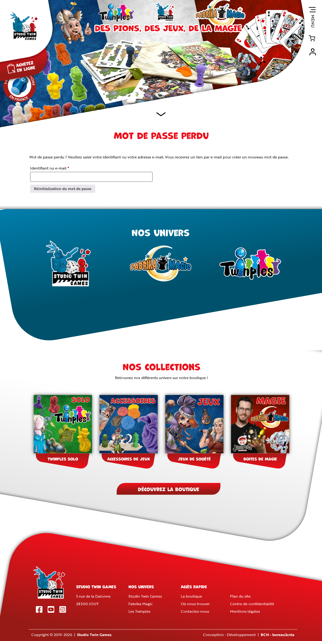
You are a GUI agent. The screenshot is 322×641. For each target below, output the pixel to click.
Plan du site (240, 596)
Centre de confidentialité (252, 604)
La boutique (191, 596)
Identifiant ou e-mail (59, 168)
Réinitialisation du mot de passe (62, 188)
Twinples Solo (63, 458)
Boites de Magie (260, 458)
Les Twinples (139, 611)
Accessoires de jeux (128, 458)
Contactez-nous (195, 611)
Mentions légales (245, 611)
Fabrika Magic (140, 604)
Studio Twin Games (145, 596)
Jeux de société (194, 458)
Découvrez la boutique (168, 489)
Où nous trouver (195, 604)
